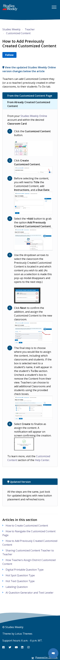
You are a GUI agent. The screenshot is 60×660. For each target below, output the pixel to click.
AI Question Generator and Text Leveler (29, 592)
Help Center (42, 460)
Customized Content (18, 33)
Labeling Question (17, 587)
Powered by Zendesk (46, 657)
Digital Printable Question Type (25, 569)
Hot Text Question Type (20, 581)
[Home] (9, 7)
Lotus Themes (23, 633)
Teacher (30, 29)
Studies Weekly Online (33, 116)
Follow (9, 55)
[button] (54, 7)
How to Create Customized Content (27, 525)
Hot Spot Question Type (20, 575)
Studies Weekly (11, 29)
